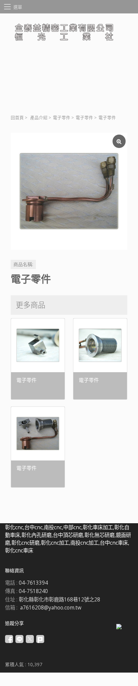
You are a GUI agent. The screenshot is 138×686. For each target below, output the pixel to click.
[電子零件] (69, 191)
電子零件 (61, 117)
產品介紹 (39, 117)
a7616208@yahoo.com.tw (50, 607)
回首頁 (17, 117)
